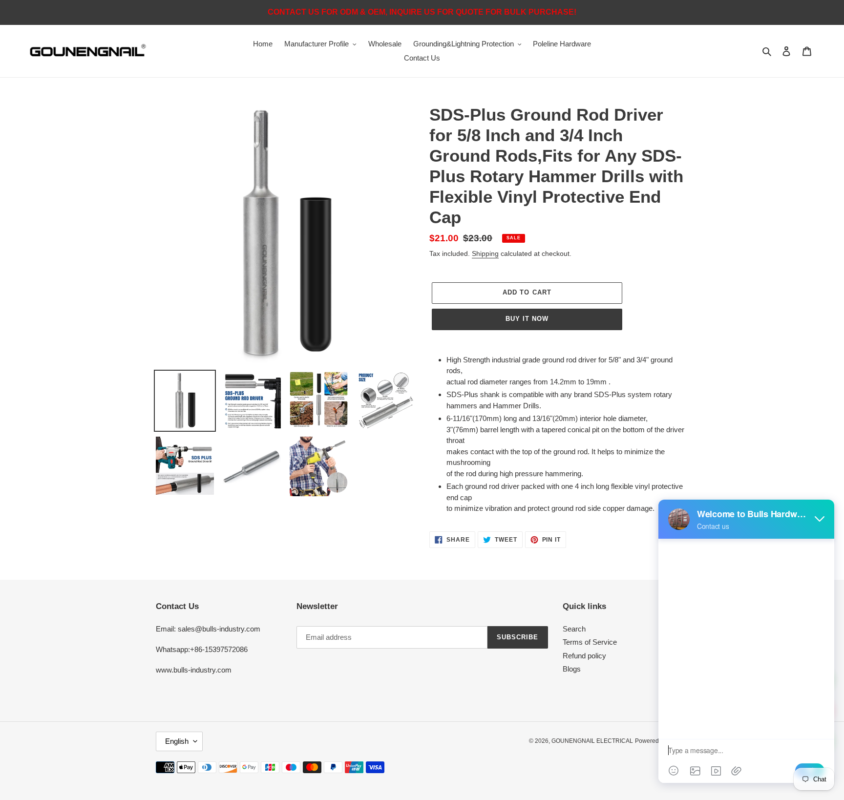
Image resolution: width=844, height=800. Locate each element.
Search (574, 629)
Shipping (485, 253)
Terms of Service (590, 642)
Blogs (572, 669)
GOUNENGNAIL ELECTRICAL (592, 740)
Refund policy (584, 656)
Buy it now (527, 318)
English (177, 741)
